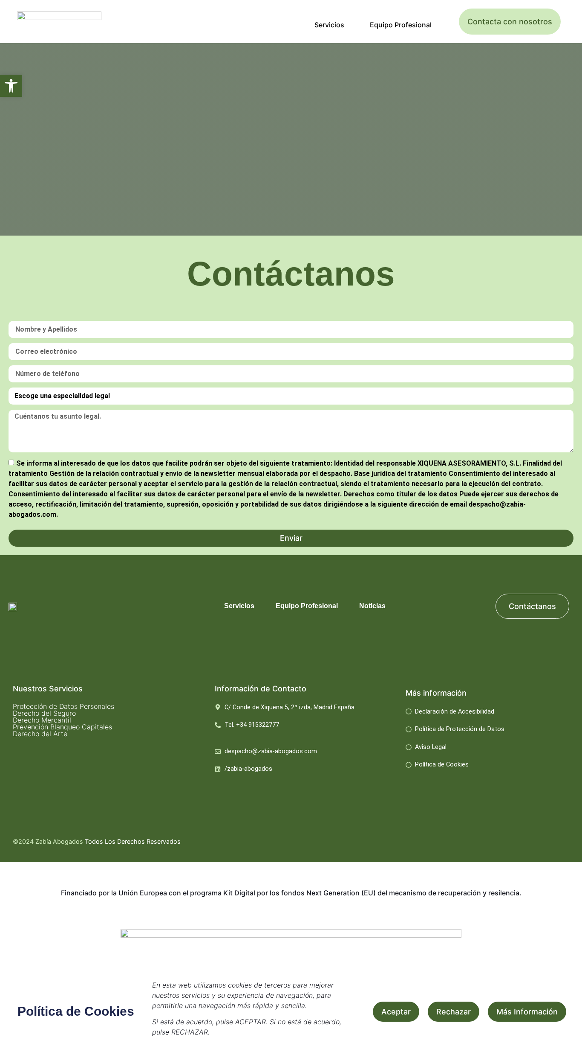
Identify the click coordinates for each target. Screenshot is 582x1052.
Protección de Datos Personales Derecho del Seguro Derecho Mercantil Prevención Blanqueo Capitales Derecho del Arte (63, 720)
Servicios (329, 24)
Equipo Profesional (401, 24)
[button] (11, 86)
